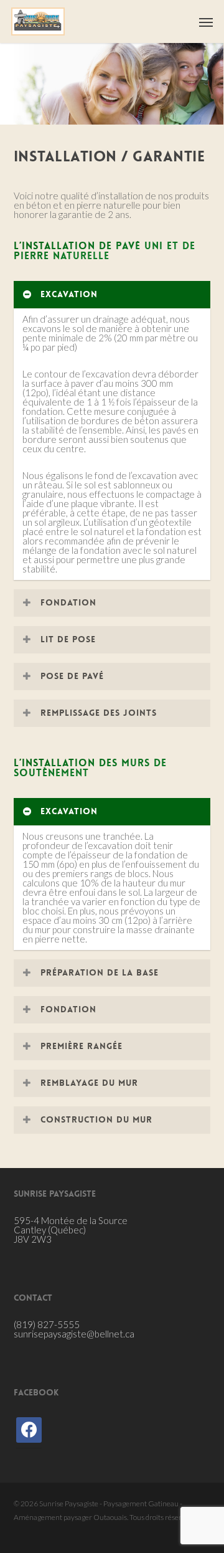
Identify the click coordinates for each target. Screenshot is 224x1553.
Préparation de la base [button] (99, 972)
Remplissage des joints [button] (98, 712)
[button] (206, 22)
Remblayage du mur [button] (89, 1082)
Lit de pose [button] (68, 639)
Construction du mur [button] (96, 1119)
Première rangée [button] (81, 1046)
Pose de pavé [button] (72, 676)
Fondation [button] (68, 602)
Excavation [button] (69, 294)
